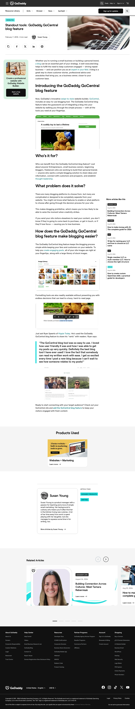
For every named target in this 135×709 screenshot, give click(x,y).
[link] (17, 46)
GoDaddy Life (112, 204)
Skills (28, 11)
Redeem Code (58, 663)
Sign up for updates (110, 11)
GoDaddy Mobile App (60, 651)
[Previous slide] (98, 559)
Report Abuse (28, 655)
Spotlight (61, 11)
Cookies (127, 698)
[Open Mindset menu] (44, 11)
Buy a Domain (119, 636)
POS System (118, 667)
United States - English (34, 688)
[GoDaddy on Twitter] (122, 688)
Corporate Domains (60, 644)
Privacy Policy (117, 698)
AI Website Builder (120, 644)
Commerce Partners (80, 644)
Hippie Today (64, 333)
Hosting (117, 655)
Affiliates (77, 648)
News (50, 11)
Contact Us (27, 651)
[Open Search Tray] (102, 3)
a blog (38, 63)
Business (110, 220)
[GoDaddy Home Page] (14, 688)
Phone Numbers (119, 674)
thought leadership (44, 179)
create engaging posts (54, 250)
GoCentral (94, 99)
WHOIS (56, 659)
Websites (10, 20)
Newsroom (8, 655)
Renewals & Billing (104, 640)
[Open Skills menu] (32, 11)
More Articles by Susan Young (52, 529)
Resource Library (12, 11)
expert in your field (79, 69)
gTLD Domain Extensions (122, 640)
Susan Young (42, 37)
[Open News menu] (54, 11)
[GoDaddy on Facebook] (103, 688)
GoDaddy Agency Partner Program (84, 636)
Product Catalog (59, 667)
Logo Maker (118, 663)
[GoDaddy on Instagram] (109, 688)
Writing (84, 500)
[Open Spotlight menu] (67, 11)
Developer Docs (59, 636)
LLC (109, 234)
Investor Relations (10, 648)
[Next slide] (106, 559)
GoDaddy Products (89, 494)
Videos (26, 640)
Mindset (39, 11)
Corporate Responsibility (12, 644)
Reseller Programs (79, 640)
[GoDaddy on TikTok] (115, 688)
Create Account (103, 644)
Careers (7, 640)
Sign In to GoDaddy (105, 636)
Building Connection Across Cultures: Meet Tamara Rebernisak (91, 586)
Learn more (80, 596)
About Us (8, 636)
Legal (7, 651)
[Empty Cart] (127, 3)
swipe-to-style (67, 99)
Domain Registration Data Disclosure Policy (37, 659)
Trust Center (9, 659)
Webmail (57, 655)
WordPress (118, 651)
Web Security (119, 659)
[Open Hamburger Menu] (6, 3)
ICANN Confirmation (60, 640)
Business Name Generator (62, 648)
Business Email (119, 648)
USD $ (51, 688)
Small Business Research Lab (33, 644)
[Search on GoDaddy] (127, 11)
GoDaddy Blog (28, 648)
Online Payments (120, 671)
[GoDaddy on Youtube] (128, 688)
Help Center (28, 636)
